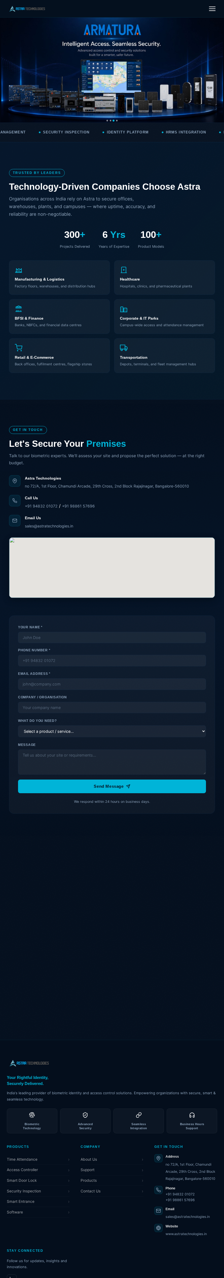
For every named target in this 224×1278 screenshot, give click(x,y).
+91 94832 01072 (41, 506)
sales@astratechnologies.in (49, 526)
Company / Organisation (42, 697)
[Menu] (212, 9)
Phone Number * (34, 650)
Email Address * (34, 674)
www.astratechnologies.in (186, 1234)
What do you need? (37, 721)
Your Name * (30, 627)
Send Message (108, 786)
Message (27, 745)
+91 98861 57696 (78, 506)
